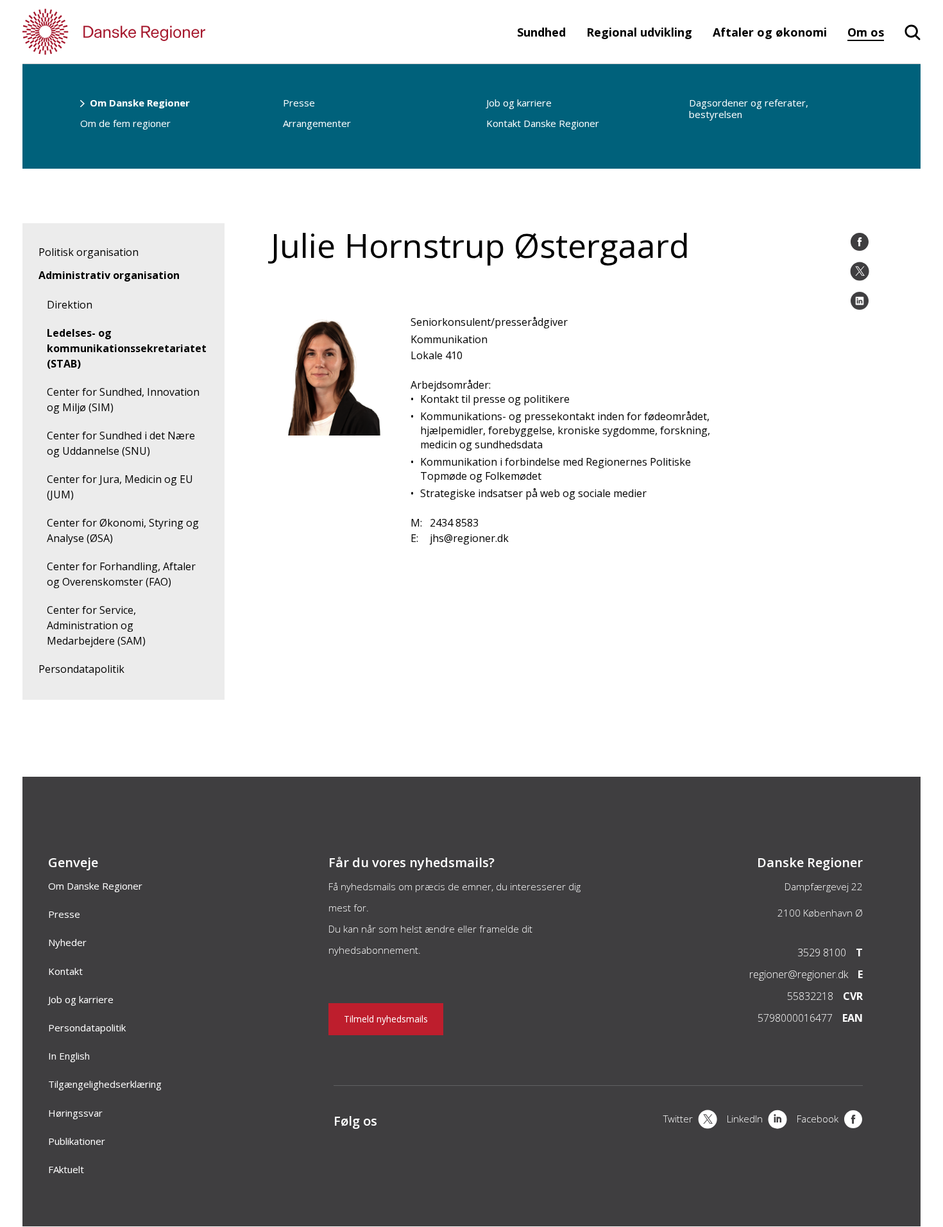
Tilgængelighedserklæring (105, 1084)
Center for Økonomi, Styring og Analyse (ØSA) (123, 530)
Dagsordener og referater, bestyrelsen (748, 108)
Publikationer (76, 1141)
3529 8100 (821, 952)
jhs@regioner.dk (469, 538)
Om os (865, 32)
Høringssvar (75, 1112)
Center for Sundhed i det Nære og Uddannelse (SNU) (121, 443)
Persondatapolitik (81, 669)
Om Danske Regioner (140, 102)
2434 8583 (454, 523)
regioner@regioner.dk (798, 974)
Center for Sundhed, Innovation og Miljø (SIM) (123, 399)
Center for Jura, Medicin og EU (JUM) (120, 487)
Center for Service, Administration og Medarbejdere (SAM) (96, 625)
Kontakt (65, 971)
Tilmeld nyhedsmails (386, 1019)
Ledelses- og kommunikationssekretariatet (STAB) (127, 348)
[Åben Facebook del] (859, 241)
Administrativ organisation (109, 275)
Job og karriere (519, 102)
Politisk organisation (88, 252)
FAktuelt (66, 1169)
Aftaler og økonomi (770, 32)
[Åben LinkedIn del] (859, 300)
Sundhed (541, 32)
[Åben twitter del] (859, 271)
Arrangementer (317, 123)
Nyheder (67, 942)
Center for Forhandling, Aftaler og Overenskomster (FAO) (121, 574)
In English (69, 1055)
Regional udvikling (639, 32)
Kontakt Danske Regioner (542, 123)
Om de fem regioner (125, 123)
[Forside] (150, 31)
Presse (299, 102)
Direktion (69, 305)
